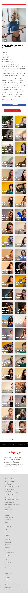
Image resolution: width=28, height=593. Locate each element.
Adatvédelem (21, 444)
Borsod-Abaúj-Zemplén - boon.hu (12, 486)
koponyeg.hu (7, 577)
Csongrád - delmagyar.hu (10, 487)
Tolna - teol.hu (8, 505)
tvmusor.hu (7, 555)
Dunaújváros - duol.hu (9, 489)
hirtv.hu (6, 520)
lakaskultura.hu (8, 541)
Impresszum (5, 444)
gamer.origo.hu (8, 542)
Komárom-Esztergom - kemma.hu (12, 499)
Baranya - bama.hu (9, 483)
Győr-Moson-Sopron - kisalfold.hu (12, 492)
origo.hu (6, 522)
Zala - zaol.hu (8, 510)
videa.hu (6, 579)
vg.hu (6, 529)
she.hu (6, 569)
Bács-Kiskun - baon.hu (9, 481)
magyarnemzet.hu (9, 517)
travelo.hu (7, 549)
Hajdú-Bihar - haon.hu (9, 494)
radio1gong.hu (8, 587)
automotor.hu (7, 539)
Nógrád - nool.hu (8, 501)
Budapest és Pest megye (12, 110)
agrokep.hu (7, 530)
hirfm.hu (6, 589)
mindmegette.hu (8, 547)
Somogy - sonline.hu (9, 502)
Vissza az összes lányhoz (8, 439)
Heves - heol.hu (8, 496)
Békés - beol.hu (8, 484)
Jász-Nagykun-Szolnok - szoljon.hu (12, 497)
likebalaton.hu (8, 544)
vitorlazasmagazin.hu (9, 552)
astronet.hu (7, 537)
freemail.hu (7, 575)
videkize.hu (7, 554)
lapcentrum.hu (8, 580)
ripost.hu (6, 564)
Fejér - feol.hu (8, 491)
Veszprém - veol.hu (9, 509)
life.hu (6, 567)
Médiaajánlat (13, 444)
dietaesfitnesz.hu (8, 550)
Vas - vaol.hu (7, 507)
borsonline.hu (8, 562)
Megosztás (14, 105)
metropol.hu (7, 565)
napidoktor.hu (8, 545)
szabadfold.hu (8, 519)
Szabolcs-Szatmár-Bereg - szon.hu (12, 504)
